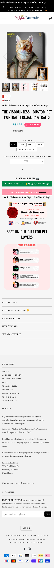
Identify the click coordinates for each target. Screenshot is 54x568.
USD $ (25, 528)
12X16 (22, 145)
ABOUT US (6, 382)
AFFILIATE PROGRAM (11, 379)
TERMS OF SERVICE (10, 393)
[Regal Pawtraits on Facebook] (24, 549)
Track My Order (34, 543)
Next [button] (47, 56)
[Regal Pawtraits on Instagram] (29, 549)
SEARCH (5, 371)
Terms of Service (39, 536)
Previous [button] (6, 56)
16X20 (30, 145)
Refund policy (16, 539)
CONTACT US (8, 390)
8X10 (13, 145)
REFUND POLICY (9, 397)
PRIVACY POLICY (9, 386)
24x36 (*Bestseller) (26, 149)
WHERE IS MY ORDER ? (12, 375)
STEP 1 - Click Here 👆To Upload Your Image (27, 183)
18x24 (39, 145)
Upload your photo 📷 (27, 178)
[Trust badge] (27, 224)
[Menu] (4, 18)
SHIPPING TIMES (9, 401)
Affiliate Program (35, 539)
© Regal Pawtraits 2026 (17, 536)
